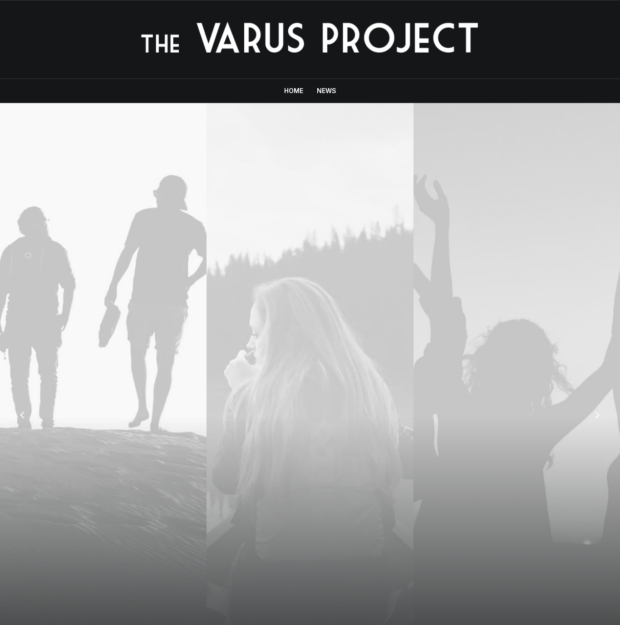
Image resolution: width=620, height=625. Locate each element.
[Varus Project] (309, 39)
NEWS (326, 90)
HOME (293, 90)
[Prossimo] (597, 416)
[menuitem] (296, 91)
